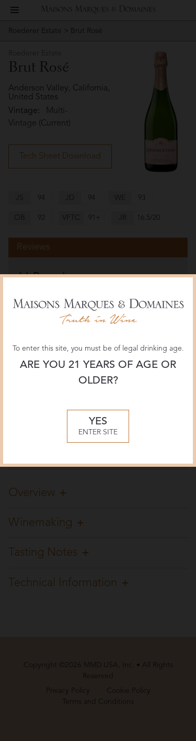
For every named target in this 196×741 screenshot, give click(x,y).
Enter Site (98, 426)
